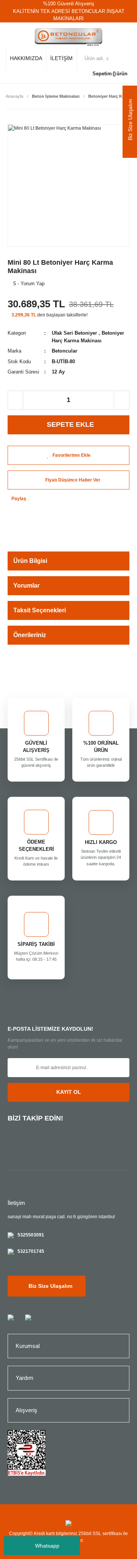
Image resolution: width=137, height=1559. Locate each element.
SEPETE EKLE (70, 424)
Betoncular (64, 351)
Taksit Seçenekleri (39, 610)
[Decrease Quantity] (15, 400)
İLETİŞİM (61, 58)
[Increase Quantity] (121, 400)
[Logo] (69, 37)
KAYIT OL (68, 1092)
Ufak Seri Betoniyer (74, 333)
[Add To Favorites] (68, 455)
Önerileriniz (29, 635)
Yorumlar (26, 585)
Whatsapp (47, 1546)
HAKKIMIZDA (26, 58)
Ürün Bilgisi (30, 561)
